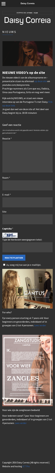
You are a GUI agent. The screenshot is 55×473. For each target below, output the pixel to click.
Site (4, 211)
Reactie (7, 138)
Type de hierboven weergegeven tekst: (22, 239)
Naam (6, 177)
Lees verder (40, 325)
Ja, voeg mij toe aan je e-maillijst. (23, 264)
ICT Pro (26, 466)
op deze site (40, 81)
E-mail (6, 194)
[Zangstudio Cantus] (27, 288)
